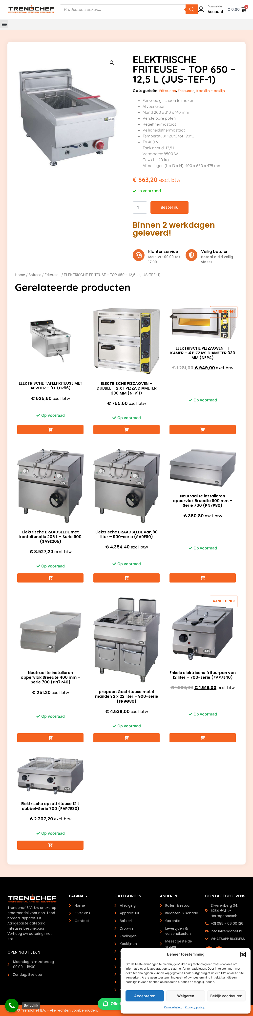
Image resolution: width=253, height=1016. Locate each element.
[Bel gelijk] (12, 1005)
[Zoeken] (192, 9)
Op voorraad (52, 415)
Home (20, 275)
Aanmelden (216, 6)
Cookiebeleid (173, 1007)
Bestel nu (169, 207)
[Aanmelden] (201, 9)
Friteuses (167, 90)
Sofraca (34, 275)
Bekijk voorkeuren (226, 996)
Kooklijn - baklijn (210, 90)
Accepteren (144, 996)
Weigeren (185, 996)
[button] (243, 954)
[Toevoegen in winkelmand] (50, 429)
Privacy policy (195, 1007)
